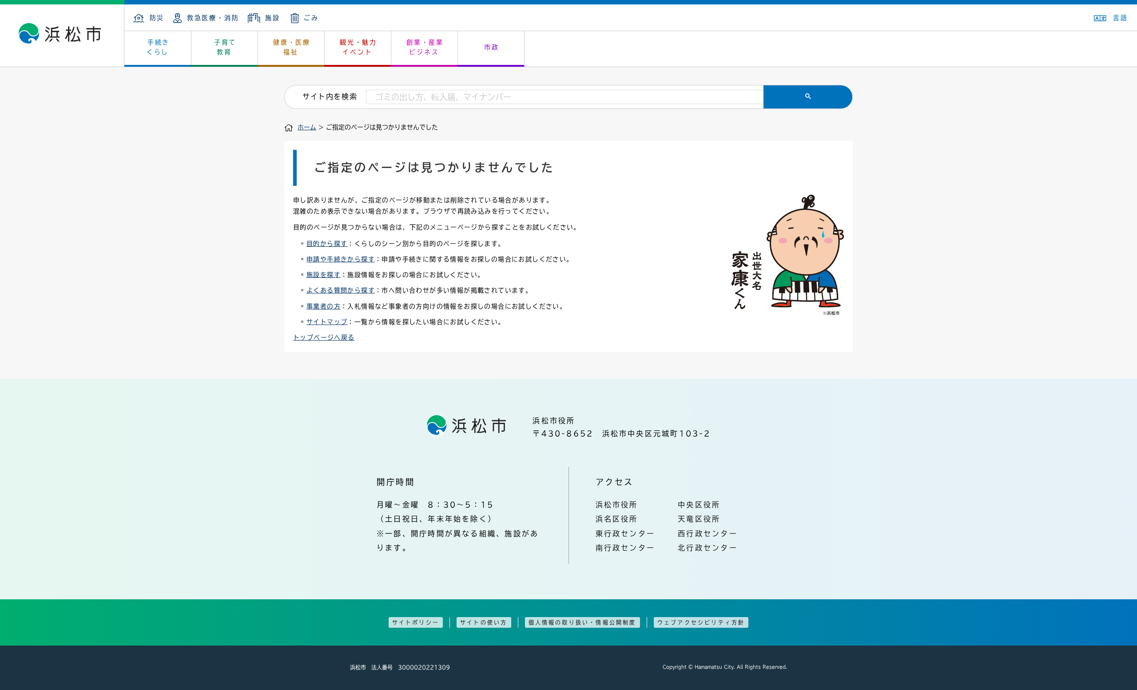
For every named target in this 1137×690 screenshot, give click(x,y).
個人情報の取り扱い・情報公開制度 (582, 622)
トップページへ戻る (324, 337)
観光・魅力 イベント (358, 47)
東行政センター (626, 533)
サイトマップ (326, 322)
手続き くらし (158, 47)
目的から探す (326, 244)
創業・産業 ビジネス (425, 47)
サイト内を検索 (329, 96)
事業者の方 (323, 306)
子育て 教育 (225, 47)
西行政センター (708, 533)
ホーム (307, 127)
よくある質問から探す (340, 290)
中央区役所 (699, 504)
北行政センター (708, 547)
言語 (1120, 18)
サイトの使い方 (483, 622)
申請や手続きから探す (340, 259)
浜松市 (62, 35)
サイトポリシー (415, 622)
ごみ (311, 18)
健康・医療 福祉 (291, 47)
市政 (491, 47)
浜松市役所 (617, 504)
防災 (157, 18)
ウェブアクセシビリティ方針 (701, 622)
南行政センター (626, 547)
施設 (272, 18)
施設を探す (323, 275)
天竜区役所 (699, 518)
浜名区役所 (617, 518)
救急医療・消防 (213, 18)
